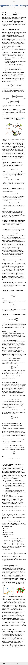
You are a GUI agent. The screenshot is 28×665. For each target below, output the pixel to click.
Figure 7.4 (22, 118)
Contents (3, 663)
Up (17, 663)
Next (24, 663)
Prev (10, 663)
